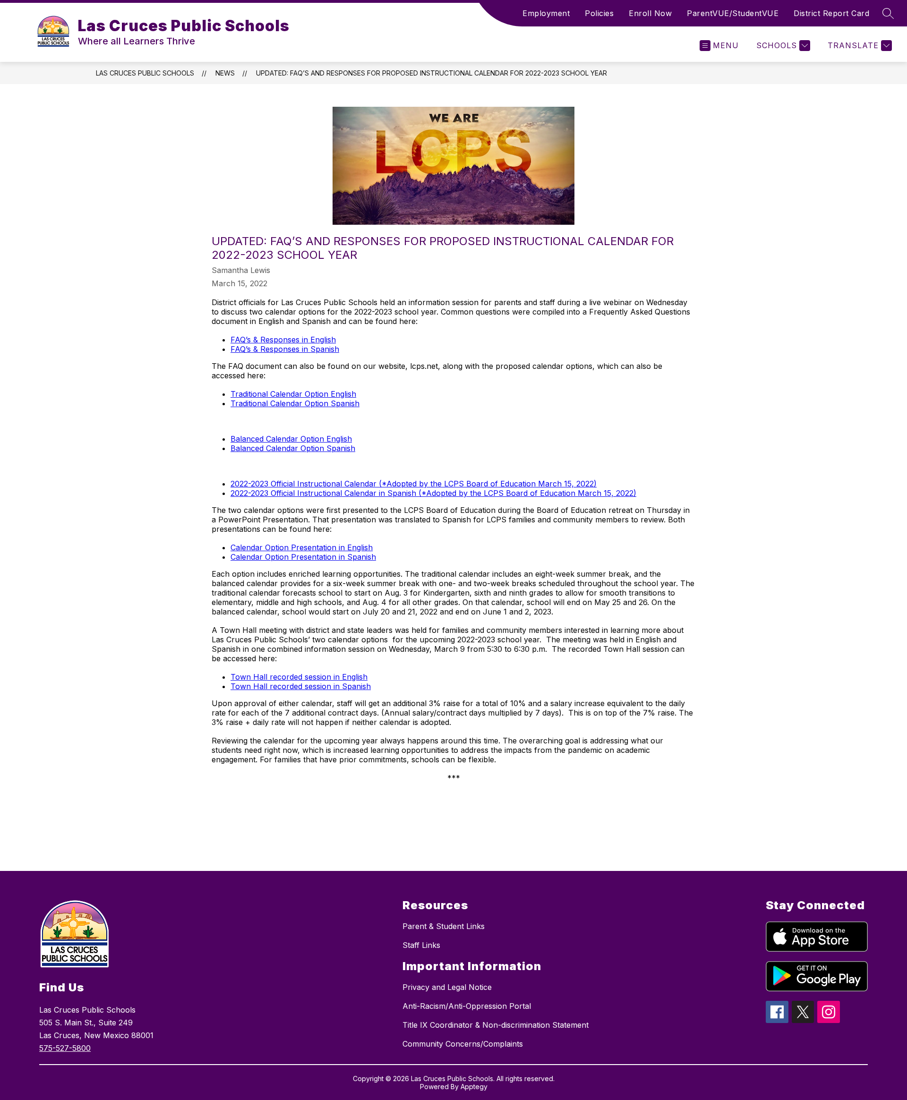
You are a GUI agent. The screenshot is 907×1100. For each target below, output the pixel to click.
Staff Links (421, 945)
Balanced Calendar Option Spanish (293, 448)
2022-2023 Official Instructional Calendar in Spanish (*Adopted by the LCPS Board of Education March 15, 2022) (433, 493)
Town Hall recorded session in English (299, 677)
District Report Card (831, 13)
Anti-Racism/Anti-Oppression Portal (466, 1006)
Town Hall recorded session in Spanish (301, 686)
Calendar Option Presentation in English (302, 547)
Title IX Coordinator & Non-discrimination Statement (495, 1025)
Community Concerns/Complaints (462, 1044)
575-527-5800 (65, 1048)
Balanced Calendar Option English (291, 438)
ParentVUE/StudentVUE (733, 13)
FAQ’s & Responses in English (283, 339)
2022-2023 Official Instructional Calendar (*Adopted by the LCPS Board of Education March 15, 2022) (414, 483)
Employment (546, 13)
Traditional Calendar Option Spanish (295, 403)
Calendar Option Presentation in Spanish (303, 557)
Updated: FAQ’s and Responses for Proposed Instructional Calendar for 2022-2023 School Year (431, 73)
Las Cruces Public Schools (145, 73)
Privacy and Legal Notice (447, 987)
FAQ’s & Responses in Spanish (285, 349)
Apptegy (474, 1087)
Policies (599, 13)
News (225, 73)
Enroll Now (650, 13)
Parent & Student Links (443, 926)
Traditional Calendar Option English (293, 394)
